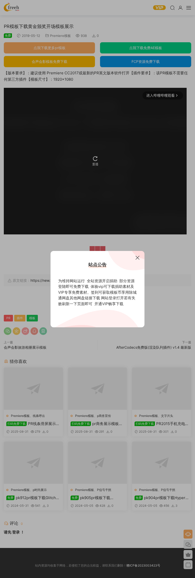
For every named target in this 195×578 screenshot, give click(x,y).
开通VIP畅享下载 (108, 303)
